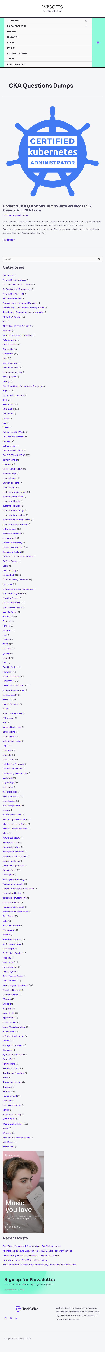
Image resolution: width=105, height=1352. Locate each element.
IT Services (8, 718)
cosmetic (7, 464)
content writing (10, 459)
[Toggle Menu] (85, 21)
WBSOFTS (52, 7)
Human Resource (11, 704)
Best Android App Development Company (22, 386)
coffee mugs (9, 446)
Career (6, 427)
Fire (4, 635)
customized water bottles (15, 524)
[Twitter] (16, 1318)
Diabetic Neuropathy (12, 542)
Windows (7, 1133)
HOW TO (7, 699)
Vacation (7, 1100)
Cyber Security (10, 529)
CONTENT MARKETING (14, 455)
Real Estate (8, 962)
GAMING (7, 648)
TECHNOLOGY (14, 20)
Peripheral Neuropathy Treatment (18, 888)
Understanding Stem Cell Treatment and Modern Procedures (31, 1255)
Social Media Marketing (14, 1027)
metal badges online (12, 805)
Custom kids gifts (11, 482)
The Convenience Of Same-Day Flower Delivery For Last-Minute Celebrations (39, 1264)
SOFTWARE (8, 1031)
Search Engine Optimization (15, 985)
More (5, 833)
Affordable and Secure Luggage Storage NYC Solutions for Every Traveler (38, 1251)
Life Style (7, 750)
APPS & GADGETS (11, 316)
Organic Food (9, 870)
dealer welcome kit (12, 533)
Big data (6, 390)
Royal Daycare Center (13, 976)
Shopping (7, 1008)
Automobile (8, 349)
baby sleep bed (10, 363)
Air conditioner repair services (17, 284)
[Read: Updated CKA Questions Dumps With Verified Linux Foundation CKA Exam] (52, 151)
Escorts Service (10, 612)
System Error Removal (13, 1054)
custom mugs (9, 487)
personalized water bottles (15, 911)
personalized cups (11, 902)
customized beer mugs (13, 510)
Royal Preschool (10, 980)
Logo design (8, 782)
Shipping (7, 1004)
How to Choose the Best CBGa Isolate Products (25, 1260)
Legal (5, 745)
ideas (5, 708)
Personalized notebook (13, 907)
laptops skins (9, 732)
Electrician (7, 584)
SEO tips (7, 999)
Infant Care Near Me (12, 713)
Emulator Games (10, 598)
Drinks (6, 566)
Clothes (6, 441)
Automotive (8, 353)
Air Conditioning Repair (13, 294)
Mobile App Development (15, 819)
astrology (7, 330)
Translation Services (12, 1082)
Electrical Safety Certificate (16, 579)
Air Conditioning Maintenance (16, 289)
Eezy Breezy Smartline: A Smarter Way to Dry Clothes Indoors (32, 1246)
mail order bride (10, 791)
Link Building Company (13, 764)
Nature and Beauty (11, 838)
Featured (7, 621)
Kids (5, 722)
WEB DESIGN (9, 1119)
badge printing (9, 376)
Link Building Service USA (15, 773)
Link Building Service (12, 768)
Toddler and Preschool (13, 1073)
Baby (5, 358)
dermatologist (9, 538)
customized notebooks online (16, 519)
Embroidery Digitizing (13, 593)
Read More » (9, 240)
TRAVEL (10, 59)
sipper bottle (9, 1013)
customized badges (12, 506)
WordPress (8, 1142)
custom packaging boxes (15, 492)
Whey (5, 1128)
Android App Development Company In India (23, 307)
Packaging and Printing (13, 879)
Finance (6, 630)
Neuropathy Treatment (13, 851)
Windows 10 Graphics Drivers (16, 1137)
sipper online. (9, 1017)
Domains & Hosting (12, 552)
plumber (6, 934)
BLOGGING (8, 404)
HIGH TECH (8, 681)
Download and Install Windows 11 (18, 556)
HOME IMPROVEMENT (17, 53)
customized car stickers (14, 515)
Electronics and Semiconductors (18, 589)
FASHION (11, 48)
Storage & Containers (13, 1045)
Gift (4, 662)
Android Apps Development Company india (23, 312)
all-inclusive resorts (12, 298)
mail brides (8, 787)
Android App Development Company (20, 303)
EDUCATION (12, 37)
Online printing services (13, 865)
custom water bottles (13, 496)
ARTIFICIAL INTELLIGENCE (16, 326)
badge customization (12, 372)
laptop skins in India (12, 727)
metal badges (9, 801)
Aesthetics (8, 275)
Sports (6, 1040)
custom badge (9, 473)
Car (4, 423)
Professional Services (13, 953)
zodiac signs (8, 1146)
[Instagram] (5, 1318)
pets (5, 921)
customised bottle (11, 501)
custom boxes (9, 478)
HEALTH (10, 42)
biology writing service (13, 395)
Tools (5, 1077)
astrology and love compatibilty (17, 335)
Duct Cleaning (9, 570)
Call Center (8, 413)
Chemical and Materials (14, 436)
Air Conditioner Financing (14, 280)
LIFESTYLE (8, 759)
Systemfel (7, 1059)
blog (5, 400)
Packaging (8, 874)
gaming (6, 653)
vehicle (6, 1110)
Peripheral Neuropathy (13, 884)
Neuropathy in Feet (12, 847)
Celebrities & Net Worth (14, 432)
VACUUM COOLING (12, 1105)
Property (7, 957)
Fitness (6, 639)
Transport (7, 1087)
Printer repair (9, 948)
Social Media (9, 1022)
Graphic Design (10, 667)
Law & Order (8, 736)
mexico (6, 810)
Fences (6, 625)
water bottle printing (12, 1114)
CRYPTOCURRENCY (16, 64)
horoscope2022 (10, 695)
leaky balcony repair (12, 741)
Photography (9, 930)
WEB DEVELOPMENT (13, 1123)
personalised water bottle (15, 898)
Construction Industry (13, 450)
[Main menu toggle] (98, 42)
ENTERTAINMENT (11, 602)
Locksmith (8, 778)
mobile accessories (12, 814)
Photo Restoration (11, 925)
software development (13, 1036)
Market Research (11, 796)
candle (6, 418)
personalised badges (12, 893)
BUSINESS (11, 31)
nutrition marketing (11, 861)
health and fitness (11, 676)
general (6, 658)
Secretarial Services (12, 990)
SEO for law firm (10, 994)
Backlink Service (10, 367)
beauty (6, 381)
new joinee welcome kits (14, 856)
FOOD (5, 644)
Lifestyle (7, 755)
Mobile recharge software (15, 824)
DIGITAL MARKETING (16, 26)
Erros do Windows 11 (12, 607)
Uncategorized (10, 1096)
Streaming (7, 1050)
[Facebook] (11, 1318)
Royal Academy (10, 967)
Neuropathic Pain (11, 842)
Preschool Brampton (12, 939)
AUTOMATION (10, 344)
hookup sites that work (13, 690)
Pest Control (8, 916)
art (4, 321)
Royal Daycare (9, 971)
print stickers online (12, 944)
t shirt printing (9, 1064)
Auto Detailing (9, 340)
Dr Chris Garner (10, 561)
